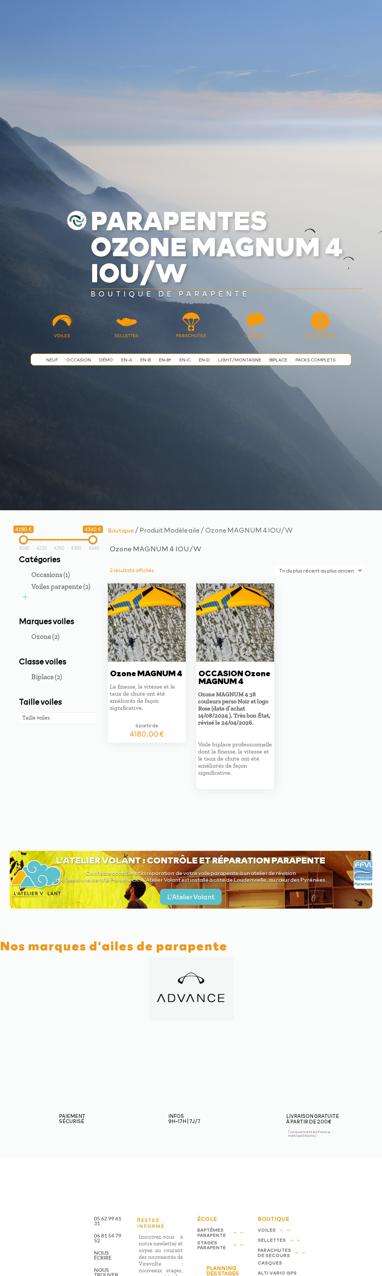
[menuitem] (163, 14)
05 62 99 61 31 (107, 1220)
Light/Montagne (239, 360)
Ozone (45, 636)
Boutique (121, 530)
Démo (106, 360)
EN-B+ (165, 360)
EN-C (185, 360)
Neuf (52, 360)
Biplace (278, 360)
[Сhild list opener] (25, 597)
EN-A (126, 360)
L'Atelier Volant (191, 896)
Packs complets (315, 360)
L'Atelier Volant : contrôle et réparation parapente (190, 859)
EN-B (145, 360)
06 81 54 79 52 (107, 1238)
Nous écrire (103, 1255)
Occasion (78, 360)
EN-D (204, 360)
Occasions (50, 574)
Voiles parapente (60, 586)
